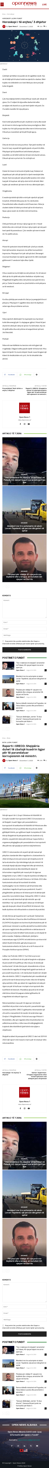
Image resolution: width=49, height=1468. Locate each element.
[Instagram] (24, 423)
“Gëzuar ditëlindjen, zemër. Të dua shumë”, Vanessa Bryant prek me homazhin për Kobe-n (29, 719)
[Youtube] (29, 423)
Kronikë (24, 474)
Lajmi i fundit (16, 18)
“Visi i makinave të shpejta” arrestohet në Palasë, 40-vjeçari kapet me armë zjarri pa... (30, 665)
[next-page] (7, 586)
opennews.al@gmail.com (29, 1440)
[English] (26, 1450)
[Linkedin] (24, 1446)
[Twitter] (31, 1446)
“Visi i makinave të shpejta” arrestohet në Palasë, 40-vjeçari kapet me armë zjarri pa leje (24, 479)
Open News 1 (13, 26)
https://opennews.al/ (24, 420)
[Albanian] (22, 1450)
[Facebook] (20, 423)
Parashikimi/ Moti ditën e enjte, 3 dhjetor (12, 389)
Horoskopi (10, 14)
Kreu (3, 14)
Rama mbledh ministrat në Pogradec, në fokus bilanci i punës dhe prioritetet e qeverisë (31, 705)
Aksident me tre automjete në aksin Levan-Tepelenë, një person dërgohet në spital (24, 528)
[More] (36, 374)
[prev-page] (3, 586)
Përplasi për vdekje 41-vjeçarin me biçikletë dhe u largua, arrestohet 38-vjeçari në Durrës (24, 576)
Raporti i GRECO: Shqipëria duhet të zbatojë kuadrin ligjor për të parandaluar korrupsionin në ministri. (36, 391)
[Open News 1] (4, 26)
